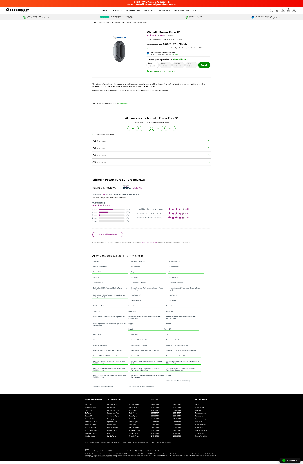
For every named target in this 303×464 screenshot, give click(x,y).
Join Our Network (90, 436)
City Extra (172, 272)
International (160, 442)
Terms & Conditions (105, 442)
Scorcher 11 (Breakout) (174, 340)
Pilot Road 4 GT (136, 300)
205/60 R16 (177, 427)
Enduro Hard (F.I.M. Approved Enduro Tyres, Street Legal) (110, 289)
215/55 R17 (155, 413)
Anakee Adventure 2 (100, 267)
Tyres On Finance (91, 433)
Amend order (199, 407)
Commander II (98, 283)
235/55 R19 (155, 433)
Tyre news (198, 422)
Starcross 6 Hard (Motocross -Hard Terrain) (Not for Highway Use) (109, 369)
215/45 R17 (177, 413)
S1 (167, 334)
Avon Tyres (111, 407)
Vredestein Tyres (134, 430)
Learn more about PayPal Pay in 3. (107, 456)
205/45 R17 (155, 419)
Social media (199, 433)
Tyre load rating (200, 419)
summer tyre (123, 103)
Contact (283, 11)
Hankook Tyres (112, 430)
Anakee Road (135, 267)
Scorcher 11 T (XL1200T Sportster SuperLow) (108, 356)
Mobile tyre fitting (201, 430)
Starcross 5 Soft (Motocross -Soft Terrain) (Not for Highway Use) (183, 362)
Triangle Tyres (134, 436)
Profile (163, 64)
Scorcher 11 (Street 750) (139, 345)
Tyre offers (198, 410)
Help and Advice (201, 399)
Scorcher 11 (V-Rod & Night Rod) (177, 345)
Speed (189, 64)
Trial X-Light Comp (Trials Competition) (141, 386)
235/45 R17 (177, 433)
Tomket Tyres (133, 422)
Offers (195, 10)
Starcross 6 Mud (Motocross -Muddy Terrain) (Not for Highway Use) (109, 376)
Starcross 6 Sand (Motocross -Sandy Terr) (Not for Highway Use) (147, 376)
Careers (169, 442)
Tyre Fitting (163, 10)
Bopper (133, 272)
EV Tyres (88, 413)
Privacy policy (127, 442)
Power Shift (170, 311)
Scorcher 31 (135, 356)
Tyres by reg (199, 416)
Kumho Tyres (111, 436)
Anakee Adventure (175, 261)
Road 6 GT (167, 329)
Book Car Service (90, 425)
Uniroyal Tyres (134, 427)
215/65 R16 (177, 422)
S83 (94, 340)
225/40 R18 (155, 404)
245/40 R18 (155, 436)
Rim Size (177, 64)
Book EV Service (90, 427)
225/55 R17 (177, 404)
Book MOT (88, 416)
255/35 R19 (155, 416)
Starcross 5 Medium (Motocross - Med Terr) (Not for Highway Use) (109, 362)
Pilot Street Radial (99, 306)
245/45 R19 (177, 425)
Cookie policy (117, 442)
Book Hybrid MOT (91, 422)
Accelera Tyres (112, 404)
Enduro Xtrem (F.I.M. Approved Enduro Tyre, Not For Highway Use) (109, 296)
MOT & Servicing (180, 10)
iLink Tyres (110, 433)
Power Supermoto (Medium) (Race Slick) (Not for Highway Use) (144, 317)
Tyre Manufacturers (118, 22)
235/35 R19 (155, 430)
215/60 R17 (177, 419)
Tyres (103, 10)
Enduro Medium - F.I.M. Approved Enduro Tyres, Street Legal (147, 289)
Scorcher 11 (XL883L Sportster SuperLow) (145, 350)
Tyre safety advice (201, 436)
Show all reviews (107, 234)
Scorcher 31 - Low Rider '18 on (176, 356)
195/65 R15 (177, 410)
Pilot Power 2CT (136, 295)
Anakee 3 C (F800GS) (138, 261)
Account (288, 11)
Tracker (168, 375)
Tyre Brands (115, 10)
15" (170, 128)
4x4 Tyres (88, 410)
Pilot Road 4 (173, 295)
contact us (144, 242)
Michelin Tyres (131, 22)
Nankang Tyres (134, 407)
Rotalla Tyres (133, 419)
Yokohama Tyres (134, 433)
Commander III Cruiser (138, 283)
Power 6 (169, 306)
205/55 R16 (155, 407)
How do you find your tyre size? (162, 71)
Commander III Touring (176, 283)
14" (157, 128)
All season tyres (200, 425)
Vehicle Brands (132, 10)
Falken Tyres (111, 425)
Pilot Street (172, 300)
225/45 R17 (155, 410)
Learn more (175, 54)
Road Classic (97, 334)
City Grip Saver (174, 277)
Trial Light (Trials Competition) (103, 386)
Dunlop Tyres (111, 419)
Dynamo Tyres (112, 422)
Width (150, 64)
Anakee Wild (97, 272)
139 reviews (169, 35)
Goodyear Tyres (112, 427)
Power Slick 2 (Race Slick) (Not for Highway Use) (109, 317)
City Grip (96, 277)
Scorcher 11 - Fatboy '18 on (140, 340)
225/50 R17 (155, 425)
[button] (271, 10)
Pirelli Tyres (133, 410)
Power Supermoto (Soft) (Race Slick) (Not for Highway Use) (181, 317)
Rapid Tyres (133, 416)
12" (133, 128)
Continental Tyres (113, 416)
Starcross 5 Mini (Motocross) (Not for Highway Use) (146, 362)
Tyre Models (148, 10)
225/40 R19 (177, 416)
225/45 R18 (155, 422)
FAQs (197, 404)
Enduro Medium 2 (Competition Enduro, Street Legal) (184, 289)
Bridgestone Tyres (113, 413)
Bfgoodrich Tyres (113, 410)
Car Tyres (88, 404)
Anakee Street (173, 267)
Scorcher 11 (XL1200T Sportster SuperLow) (107, 350)
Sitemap (152, 442)
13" (145, 128)
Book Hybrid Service (91, 430)
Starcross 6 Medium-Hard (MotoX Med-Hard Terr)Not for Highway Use (145, 369)
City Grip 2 (134, 277)
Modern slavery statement (140, 442)
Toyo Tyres (132, 425)
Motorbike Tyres (104, 22)
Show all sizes (180, 59)
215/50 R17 (177, 430)
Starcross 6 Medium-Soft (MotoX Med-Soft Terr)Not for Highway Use (180, 369)
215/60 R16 (177, 436)
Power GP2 (132, 311)
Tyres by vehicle (200, 413)
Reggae (131, 324)
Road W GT (134, 334)
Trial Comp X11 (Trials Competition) (178, 381)
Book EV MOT (89, 419)
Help (277, 11)
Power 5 (131, 306)
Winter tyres (199, 427)
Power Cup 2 (97, 311)
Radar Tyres (133, 413)
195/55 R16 (155, 427)
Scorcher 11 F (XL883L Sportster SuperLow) (181, 350)
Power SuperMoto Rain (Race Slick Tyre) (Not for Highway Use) (109, 324)
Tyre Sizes (154, 399)
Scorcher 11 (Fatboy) (100, 345)
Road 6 (130, 329)
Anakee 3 (96, 261)
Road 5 (168, 324)
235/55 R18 (177, 407)
